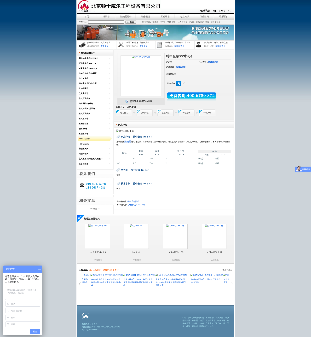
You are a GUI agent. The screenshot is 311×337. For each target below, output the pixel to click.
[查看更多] (105, 46)
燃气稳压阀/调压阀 (87, 108)
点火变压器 (215, 22)
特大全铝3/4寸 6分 (98, 252)
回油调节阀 (83, 153)
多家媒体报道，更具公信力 (98, 42)
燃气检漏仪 (83, 78)
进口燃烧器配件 (208, 317)
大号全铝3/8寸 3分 (176, 252)
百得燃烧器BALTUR (88, 63)
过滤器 (192, 22)
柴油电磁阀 (83, 148)
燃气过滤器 (83, 118)
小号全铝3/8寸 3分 (215, 252)
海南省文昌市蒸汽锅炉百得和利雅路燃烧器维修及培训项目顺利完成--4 (98, 282)
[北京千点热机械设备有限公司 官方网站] (119, 6)
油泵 (202, 320)
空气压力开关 (84, 98)
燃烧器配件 (126, 16)
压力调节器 (182, 22)
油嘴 (207, 22)
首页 (86, 16)
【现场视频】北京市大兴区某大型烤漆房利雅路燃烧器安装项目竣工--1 (130, 282)
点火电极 (209, 323)
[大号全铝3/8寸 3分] (175, 225)
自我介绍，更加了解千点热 (216, 42)
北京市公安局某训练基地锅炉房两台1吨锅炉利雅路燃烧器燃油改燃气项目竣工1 (163, 282)
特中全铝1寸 (133, 201)
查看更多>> (95, 208)
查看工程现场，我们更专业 (138, 42)
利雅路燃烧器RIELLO (88, 58)
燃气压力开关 (84, 113)
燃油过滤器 (83, 133)
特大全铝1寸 (137, 252)
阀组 (174, 22)
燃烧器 (106, 16)
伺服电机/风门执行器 (88, 83)
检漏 (188, 326)
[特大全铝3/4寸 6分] (97, 225)
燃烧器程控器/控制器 (88, 73)
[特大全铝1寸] (136, 225)
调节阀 (218, 323)
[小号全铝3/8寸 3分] (214, 225)
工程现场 (165, 16)
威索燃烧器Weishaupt (88, 68)
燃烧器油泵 (83, 123)
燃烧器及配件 (88, 53)
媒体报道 (145, 16)
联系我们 (223, 16)
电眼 (169, 22)
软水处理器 (83, 164)
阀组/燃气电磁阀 (86, 103)
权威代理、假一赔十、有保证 (177, 42)
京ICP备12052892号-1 (91, 330)
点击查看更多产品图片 (141, 101)
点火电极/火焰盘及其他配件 (91, 159)
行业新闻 (204, 16)
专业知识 (184, 16)
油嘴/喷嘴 (83, 128)
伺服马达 (200, 22)
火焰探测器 (83, 88)
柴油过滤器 (85, 138)
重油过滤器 (85, 144)
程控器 (163, 22)
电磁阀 (195, 323)
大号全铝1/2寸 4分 (136, 204)
